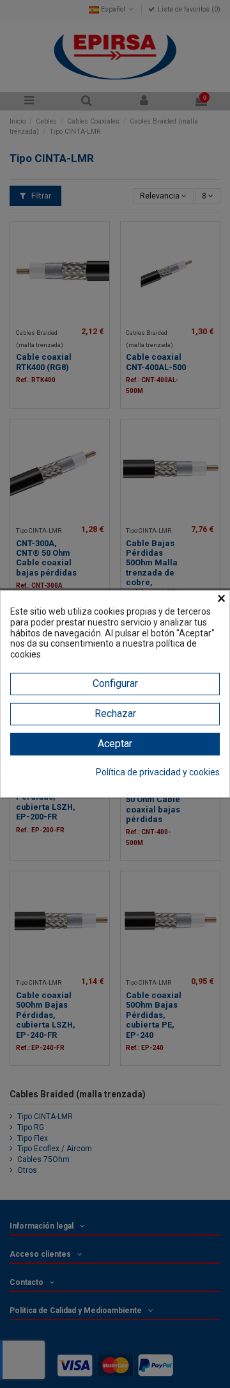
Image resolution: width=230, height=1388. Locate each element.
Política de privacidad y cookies (158, 772)
